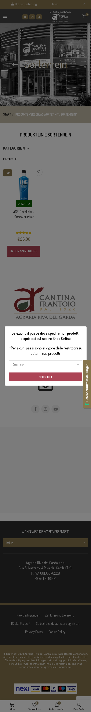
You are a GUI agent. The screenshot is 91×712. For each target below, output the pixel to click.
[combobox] (45, 364)
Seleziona (45, 377)
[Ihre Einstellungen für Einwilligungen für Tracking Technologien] (87, 384)
